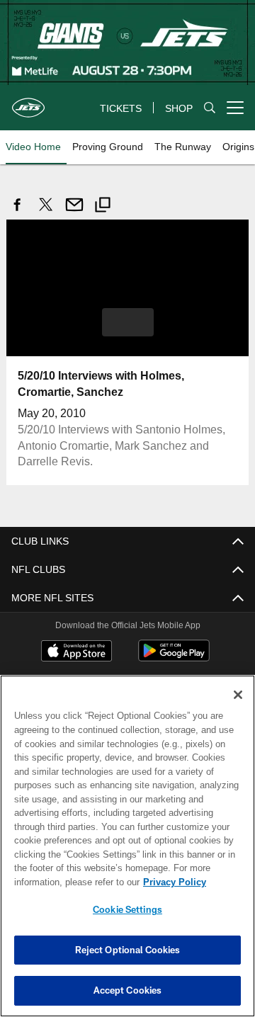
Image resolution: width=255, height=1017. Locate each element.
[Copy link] (102, 206)
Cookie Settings (127, 909)
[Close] (238, 694)
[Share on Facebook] (17, 212)
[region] (127, 846)
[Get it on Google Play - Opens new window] (174, 657)
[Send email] (74, 212)
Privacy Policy (61, 881)
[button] (127, 321)
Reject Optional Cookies (128, 949)
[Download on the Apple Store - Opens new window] (76, 652)
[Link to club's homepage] (28, 102)
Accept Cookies (128, 990)
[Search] (209, 108)
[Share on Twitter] (46, 212)
